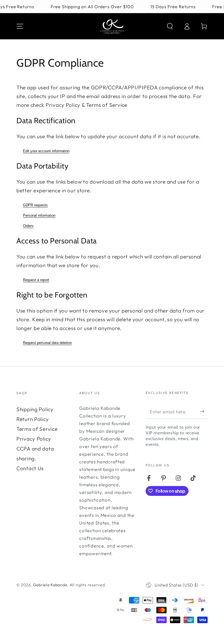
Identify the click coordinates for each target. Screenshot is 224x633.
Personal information (39, 215)
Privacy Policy (33, 438)
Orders (28, 226)
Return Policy (32, 419)
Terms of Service (37, 429)
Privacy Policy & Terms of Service (86, 105)
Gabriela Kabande (50, 584)
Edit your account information (46, 151)
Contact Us (30, 468)
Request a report (36, 280)
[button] (169, 26)
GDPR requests (35, 205)
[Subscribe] (204, 411)
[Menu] (19, 26)
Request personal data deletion (47, 343)
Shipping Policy (35, 409)
